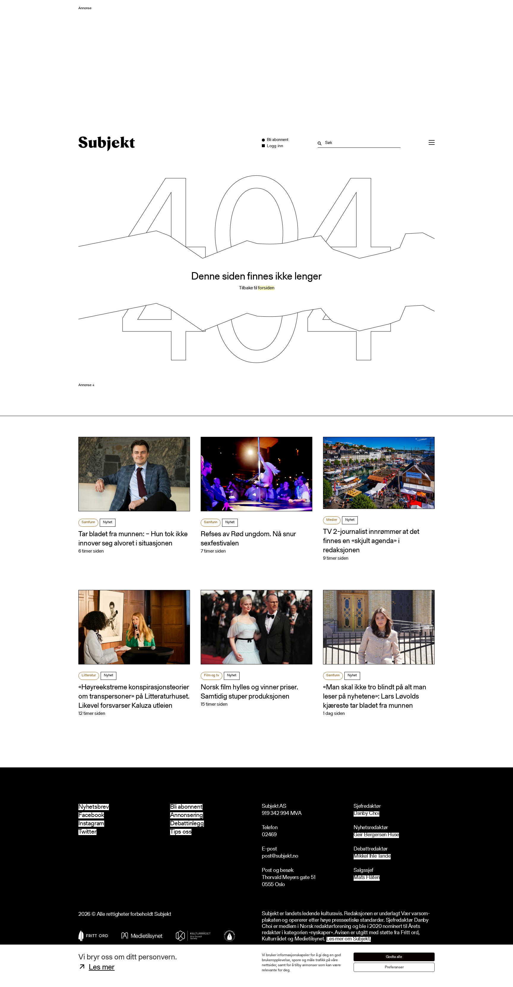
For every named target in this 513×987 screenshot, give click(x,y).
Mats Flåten (367, 877)
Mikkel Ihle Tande (372, 856)
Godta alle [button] (394, 957)
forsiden (266, 288)
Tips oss (180, 832)
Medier (331, 520)
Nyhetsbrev (93, 807)
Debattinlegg (187, 824)
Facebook (91, 815)
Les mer (102, 968)
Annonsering (186, 815)
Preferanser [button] (394, 967)
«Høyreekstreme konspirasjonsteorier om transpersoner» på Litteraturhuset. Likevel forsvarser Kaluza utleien (133, 697)
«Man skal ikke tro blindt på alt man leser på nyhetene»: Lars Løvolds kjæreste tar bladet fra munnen (374, 697)
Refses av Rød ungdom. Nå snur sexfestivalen (248, 539)
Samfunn (88, 522)
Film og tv (211, 675)
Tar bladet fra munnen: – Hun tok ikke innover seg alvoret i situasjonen (133, 539)
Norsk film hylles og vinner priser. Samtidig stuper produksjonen (249, 692)
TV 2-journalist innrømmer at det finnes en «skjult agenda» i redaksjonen (371, 541)
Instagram (91, 824)
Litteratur (89, 675)
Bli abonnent (186, 807)
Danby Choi (366, 813)
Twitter (87, 832)
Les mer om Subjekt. (348, 939)
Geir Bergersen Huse (376, 835)
